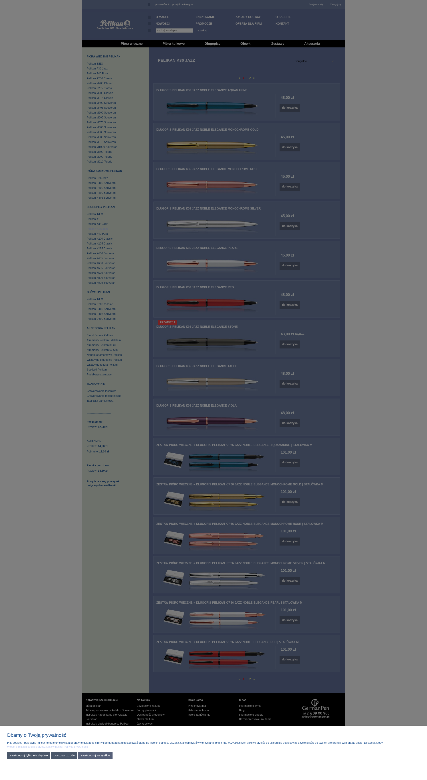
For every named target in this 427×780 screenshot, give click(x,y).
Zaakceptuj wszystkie (95, 755)
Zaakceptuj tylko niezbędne (29, 755)
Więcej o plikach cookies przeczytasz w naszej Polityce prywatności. (48, 746)
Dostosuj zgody (64, 755)
